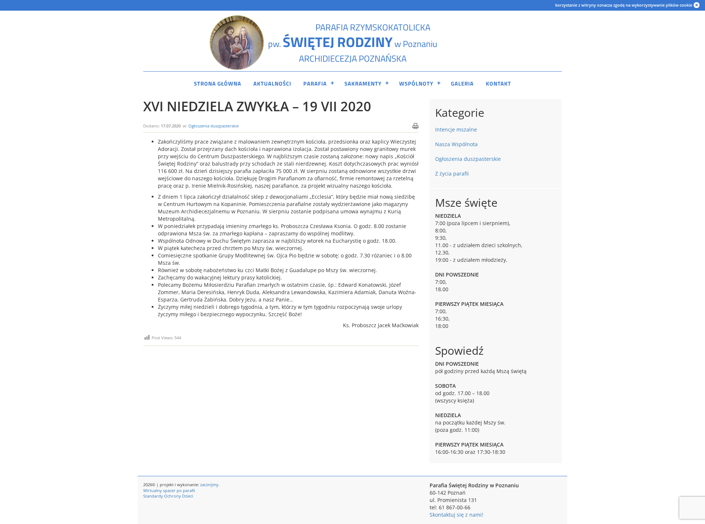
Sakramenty (363, 83)
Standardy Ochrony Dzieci (168, 496)
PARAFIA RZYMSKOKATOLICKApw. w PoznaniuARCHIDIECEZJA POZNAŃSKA (352, 43)
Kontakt (498, 83)
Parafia (315, 83)
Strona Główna (217, 83)
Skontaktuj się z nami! (456, 514)
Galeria (462, 83)
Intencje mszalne (456, 129)
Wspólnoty (416, 83)
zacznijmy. (210, 484)
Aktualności (272, 83)
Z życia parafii (452, 173)
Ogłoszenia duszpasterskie (213, 126)
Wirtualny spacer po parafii (169, 490)
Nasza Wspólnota (456, 144)
